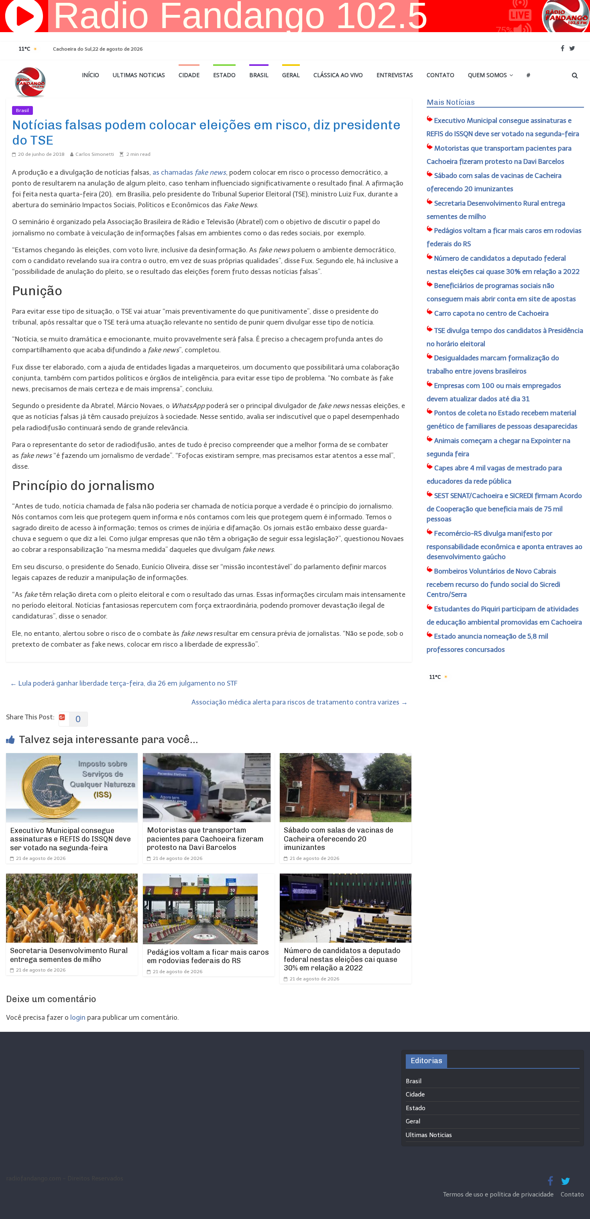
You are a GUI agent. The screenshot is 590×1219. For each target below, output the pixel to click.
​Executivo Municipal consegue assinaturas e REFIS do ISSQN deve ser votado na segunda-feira (70, 839)
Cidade (189, 75)
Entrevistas (394, 75)
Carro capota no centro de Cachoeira (491, 313)
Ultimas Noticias (139, 75)
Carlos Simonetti (94, 154)
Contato (440, 75)
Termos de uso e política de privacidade (499, 1194)
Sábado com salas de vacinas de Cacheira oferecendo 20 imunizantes (338, 839)
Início (90, 75)
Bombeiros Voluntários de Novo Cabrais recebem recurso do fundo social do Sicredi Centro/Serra (493, 583)
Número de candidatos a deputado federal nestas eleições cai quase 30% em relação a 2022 (342, 959)
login (77, 1017)
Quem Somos (487, 75)
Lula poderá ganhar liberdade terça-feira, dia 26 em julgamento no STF (124, 683)
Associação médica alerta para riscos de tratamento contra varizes (299, 702)
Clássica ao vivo (338, 75)
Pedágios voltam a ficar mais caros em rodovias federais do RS (208, 957)
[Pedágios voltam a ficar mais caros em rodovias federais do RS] (200, 879)
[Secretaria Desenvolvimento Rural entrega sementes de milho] (72, 879)
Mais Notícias (451, 102)
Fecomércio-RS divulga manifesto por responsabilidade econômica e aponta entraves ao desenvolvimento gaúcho (504, 545)
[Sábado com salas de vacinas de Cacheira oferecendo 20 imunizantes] (345, 758)
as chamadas (189, 172)
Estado (224, 75)
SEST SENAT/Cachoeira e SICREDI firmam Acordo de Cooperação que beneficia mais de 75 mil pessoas (504, 507)
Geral (291, 75)
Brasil (259, 75)
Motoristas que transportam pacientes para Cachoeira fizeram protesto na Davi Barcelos (205, 839)
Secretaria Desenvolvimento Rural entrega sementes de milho (69, 955)
